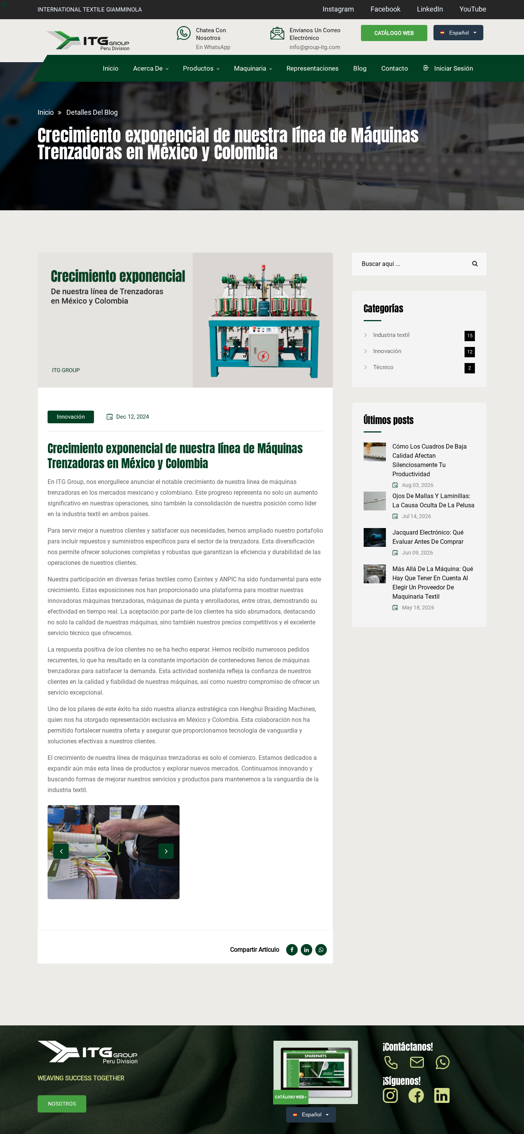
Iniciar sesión (453, 68)
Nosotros (62, 1104)
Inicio (111, 68)
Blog (360, 68)
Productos (198, 68)
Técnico (422, 367)
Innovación (423, 351)
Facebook (385, 9)
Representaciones (313, 68)
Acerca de (148, 68)
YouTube (473, 9)
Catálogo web (394, 33)
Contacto (394, 68)
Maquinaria (250, 68)
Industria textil (423, 335)
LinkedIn (430, 9)
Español (459, 33)
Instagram (338, 9)
